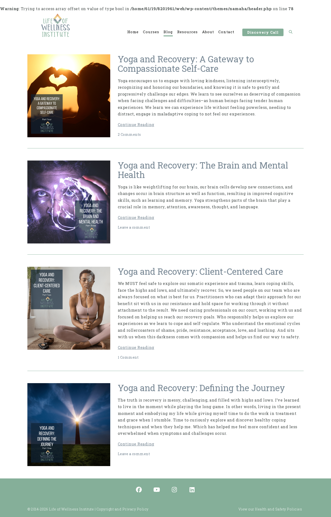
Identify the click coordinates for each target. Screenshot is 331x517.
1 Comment (128, 357)
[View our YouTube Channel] (157, 490)
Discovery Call (263, 32)
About (208, 31)
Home (133, 31)
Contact (226, 31)
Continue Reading (136, 124)
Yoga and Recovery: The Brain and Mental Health (203, 170)
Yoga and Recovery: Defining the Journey (201, 388)
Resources (187, 31)
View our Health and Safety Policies (270, 509)
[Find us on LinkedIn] (192, 490)
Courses (151, 31)
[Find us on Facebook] (139, 490)
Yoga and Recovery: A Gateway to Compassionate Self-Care (186, 63)
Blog (168, 31)
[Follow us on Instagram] (174, 490)
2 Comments (129, 134)
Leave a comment (134, 227)
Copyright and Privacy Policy (122, 509)
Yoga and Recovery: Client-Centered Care (200, 271)
